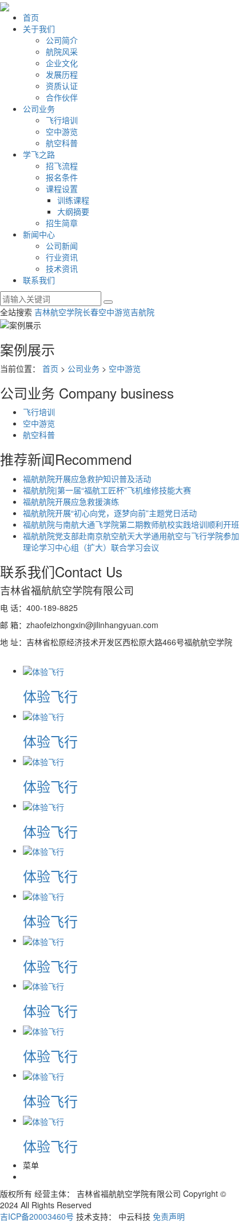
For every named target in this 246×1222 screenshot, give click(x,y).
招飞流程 (62, 165)
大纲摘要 (73, 211)
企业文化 (62, 63)
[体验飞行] (43, 670)
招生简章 (62, 222)
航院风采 (62, 51)
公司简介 (62, 40)
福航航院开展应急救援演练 (71, 501)
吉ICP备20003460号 (37, 1216)
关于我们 (39, 28)
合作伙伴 (62, 97)
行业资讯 (62, 257)
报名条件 (62, 177)
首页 (31, 17)
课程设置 (62, 188)
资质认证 (62, 85)
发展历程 (62, 74)
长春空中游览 (106, 311)
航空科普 (62, 142)
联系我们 (39, 280)
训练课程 (73, 200)
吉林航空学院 (58, 311)
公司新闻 (62, 245)
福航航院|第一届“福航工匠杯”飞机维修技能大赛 (107, 490)
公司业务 (39, 108)
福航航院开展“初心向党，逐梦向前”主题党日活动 (110, 512)
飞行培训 (62, 120)
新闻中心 (39, 234)
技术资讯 (62, 268)
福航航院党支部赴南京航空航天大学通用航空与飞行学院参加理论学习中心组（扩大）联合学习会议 (131, 541)
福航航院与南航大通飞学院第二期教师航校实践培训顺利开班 (131, 524)
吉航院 (142, 311)
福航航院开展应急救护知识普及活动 (87, 478)
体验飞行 (50, 696)
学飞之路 (39, 154)
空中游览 (62, 131)
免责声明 (169, 1216)
